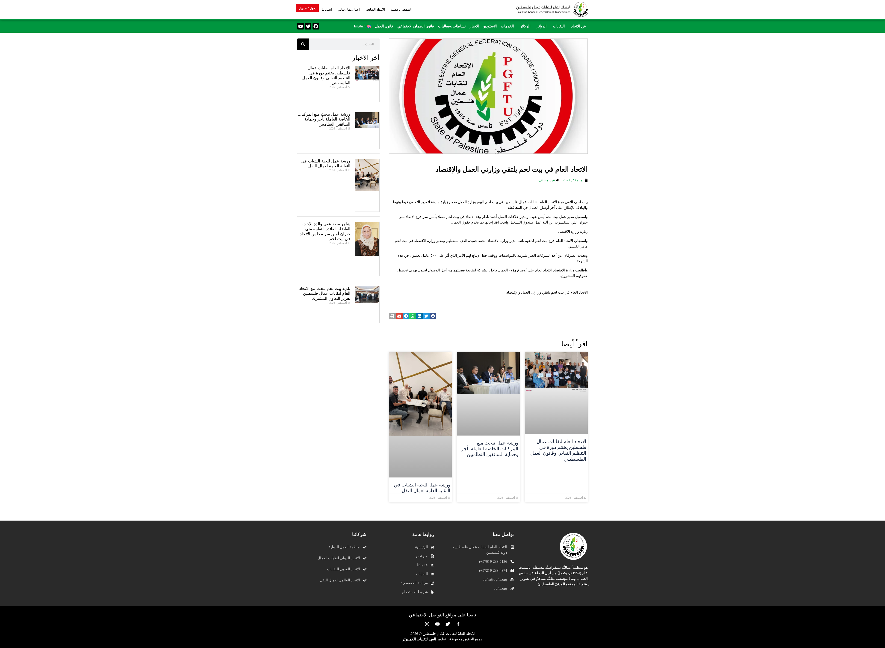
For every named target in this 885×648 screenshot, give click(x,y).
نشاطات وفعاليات (452, 26)
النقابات (559, 26)
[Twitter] (308, 26)
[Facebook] (316, 26)
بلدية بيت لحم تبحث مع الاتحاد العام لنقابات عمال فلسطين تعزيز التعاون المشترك (324, 293)
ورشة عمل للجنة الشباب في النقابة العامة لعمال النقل (422, 487)
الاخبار (474, 26)
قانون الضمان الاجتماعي (415, 26)
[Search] (303, 44)
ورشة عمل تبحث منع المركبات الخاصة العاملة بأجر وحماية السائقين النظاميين (489, 448)
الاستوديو (490, 26)
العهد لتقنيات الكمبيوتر (419, 639)
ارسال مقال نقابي (349, 9)
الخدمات (507, 26)
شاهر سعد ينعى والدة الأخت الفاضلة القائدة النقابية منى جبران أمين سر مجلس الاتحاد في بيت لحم (325, 231)
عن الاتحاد (578, 26)
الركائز (525, 26)
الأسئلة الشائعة (375, 9)
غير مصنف (546, 180)
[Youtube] (300, 26)
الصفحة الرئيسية (401, 9)
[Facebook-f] (458, 624)
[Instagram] (427, 624)
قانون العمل (384, 26)
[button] (577, 26)
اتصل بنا (327, 9)
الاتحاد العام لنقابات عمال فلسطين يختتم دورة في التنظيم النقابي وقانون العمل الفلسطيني (558, 450)
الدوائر (541, 26)
